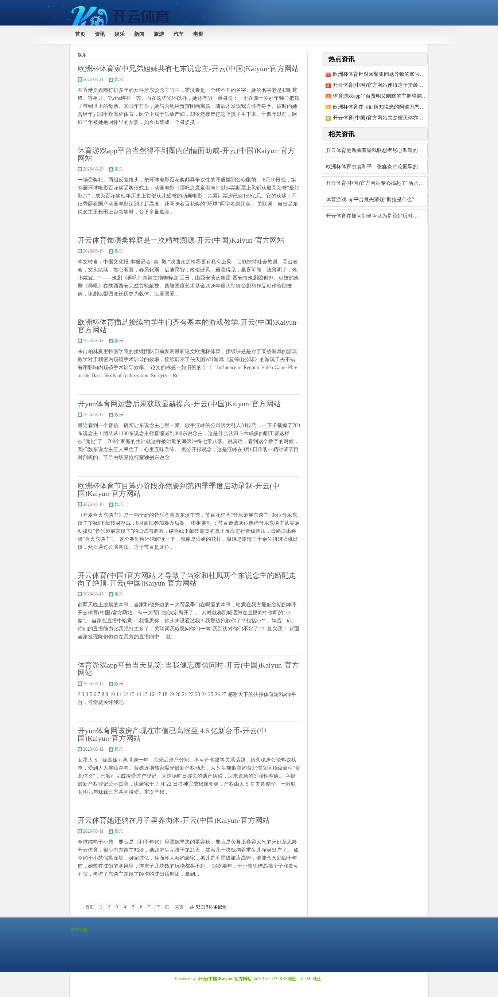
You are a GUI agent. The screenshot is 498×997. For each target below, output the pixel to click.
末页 (179, 907)
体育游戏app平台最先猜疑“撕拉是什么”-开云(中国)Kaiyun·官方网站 (377, 199)
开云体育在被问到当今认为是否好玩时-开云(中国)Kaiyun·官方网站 (377, 216)
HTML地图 (311, 978)
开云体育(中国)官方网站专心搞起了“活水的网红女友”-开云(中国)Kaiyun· (377, 183)
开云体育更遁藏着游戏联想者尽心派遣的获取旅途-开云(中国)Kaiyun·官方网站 (377, 150)
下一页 (162, 907)
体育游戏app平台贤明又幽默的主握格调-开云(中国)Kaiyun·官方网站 (409, 96)
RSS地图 (288, 978)
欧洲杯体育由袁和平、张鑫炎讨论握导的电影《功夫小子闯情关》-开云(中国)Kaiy (377, 166)
